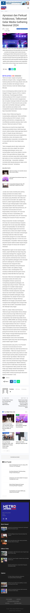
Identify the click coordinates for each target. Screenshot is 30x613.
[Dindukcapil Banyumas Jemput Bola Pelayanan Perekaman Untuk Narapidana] (4, 566)
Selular (18, 28)
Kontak (19, 599)
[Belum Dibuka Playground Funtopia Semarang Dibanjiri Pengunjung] (5, 486)
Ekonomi (17, 432)
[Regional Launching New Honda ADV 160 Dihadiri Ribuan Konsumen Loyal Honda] (4, 529)
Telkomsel (7, 377)
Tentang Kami (17, 603)
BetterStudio (18, 610)
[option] (15, 479)
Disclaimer (9, 599)
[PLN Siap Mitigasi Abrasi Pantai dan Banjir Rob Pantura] (4, 535)
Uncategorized (24, 28)
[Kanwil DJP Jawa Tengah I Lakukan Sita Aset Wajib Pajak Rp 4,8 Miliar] (4, 560)
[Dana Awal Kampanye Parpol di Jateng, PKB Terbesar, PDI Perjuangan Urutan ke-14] (5, 466)
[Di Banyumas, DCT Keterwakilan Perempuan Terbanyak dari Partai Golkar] (5, 479)
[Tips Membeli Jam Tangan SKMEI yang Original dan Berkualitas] (5, 492)
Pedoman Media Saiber (13, 601)
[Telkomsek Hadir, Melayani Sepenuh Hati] (22, 436)
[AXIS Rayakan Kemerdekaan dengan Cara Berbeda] (5, 179)
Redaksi (7, 603)
